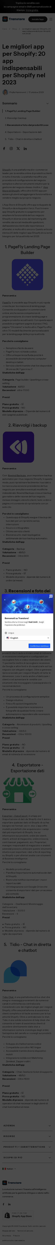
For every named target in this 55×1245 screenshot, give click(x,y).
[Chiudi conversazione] (51, 596)
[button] (27, 638)
